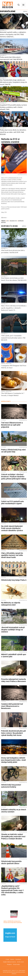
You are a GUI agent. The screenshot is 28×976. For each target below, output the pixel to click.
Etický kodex (16, 964)
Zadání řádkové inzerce (9, 962)
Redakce (9, 964)
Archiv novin (20, 962)
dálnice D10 (13, 221)
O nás (7, 959)
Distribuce (18, 959)
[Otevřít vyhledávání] (18, 5)
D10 (8, 221)
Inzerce (12, 959)
